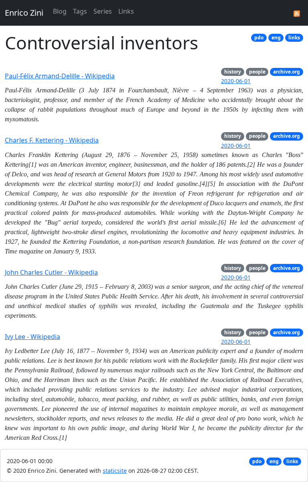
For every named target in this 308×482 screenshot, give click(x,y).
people (257, 71)
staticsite (115, 470)
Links (126, 11)
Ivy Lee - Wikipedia (32, 336)
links (294, 37)
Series (102, 11)
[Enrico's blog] (296, 13)
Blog (60, 11)
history (232, 71)
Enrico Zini (24, 12)
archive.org (286, 71)
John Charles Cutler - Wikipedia (51, 272)
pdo (258, 37)
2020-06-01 (236, 81)
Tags (80, 11)
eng (276, 37)
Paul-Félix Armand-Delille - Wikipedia (60, 75)
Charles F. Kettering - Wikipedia (52, 140)
